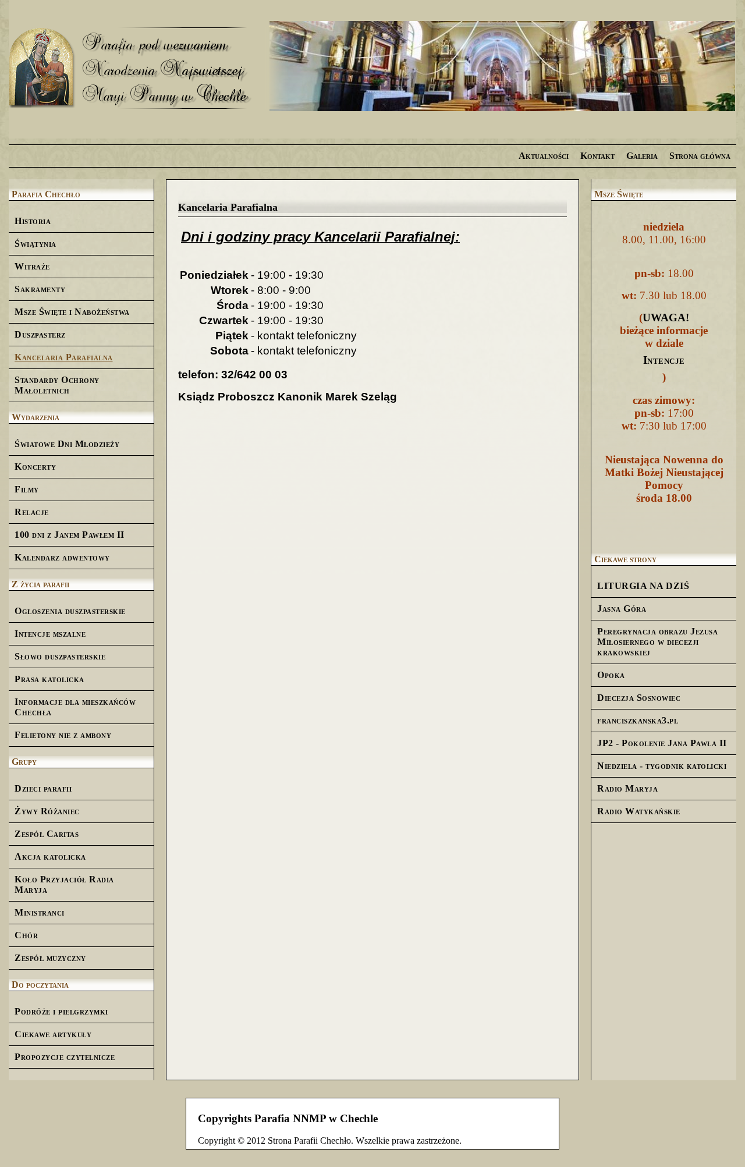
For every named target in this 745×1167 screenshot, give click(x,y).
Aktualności (544, 156)
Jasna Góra (621, 608)
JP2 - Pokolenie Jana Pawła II (662, 743)
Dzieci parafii (43, 788)
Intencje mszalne (50, 634)
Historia (33, 221)
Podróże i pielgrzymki (61, 1011)
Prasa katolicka (49, 679)
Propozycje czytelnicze (65, 1057)
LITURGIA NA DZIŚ (643, 586)
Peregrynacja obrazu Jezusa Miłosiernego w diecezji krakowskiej (657, 641)
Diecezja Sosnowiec (638, 698)
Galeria (642, 156)
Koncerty (35, 466)
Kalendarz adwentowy (62, 557)
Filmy (27, 489)
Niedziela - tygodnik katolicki (661, 766)
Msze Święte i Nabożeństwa (72, 312)
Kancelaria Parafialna (64, 357)
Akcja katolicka (50, 856)
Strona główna (699, 156)
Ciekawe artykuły (53, 1034)
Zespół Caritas (47, 834)
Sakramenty (40, 289)
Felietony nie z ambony (63, 735)
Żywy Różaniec (47, 811)
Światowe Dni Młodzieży (67, 444)
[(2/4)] (502, 67)
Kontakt (597, 156)
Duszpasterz (40, 334)
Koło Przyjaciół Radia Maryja (64, 884)
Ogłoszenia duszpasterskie (70, 611)
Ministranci (40, 912)
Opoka (611, 675)
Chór (26, 935)
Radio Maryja (627, 788)
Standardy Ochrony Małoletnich (57, 385)
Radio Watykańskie (638, 811)
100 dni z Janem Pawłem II (70, 535)
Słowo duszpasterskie (60, 656)
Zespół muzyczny (50, 958)
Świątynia (35, 244)
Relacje (32, 512)
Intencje (664, 360)
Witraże (32, 266)
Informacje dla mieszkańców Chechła (75, 707)
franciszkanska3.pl (637, 720)
